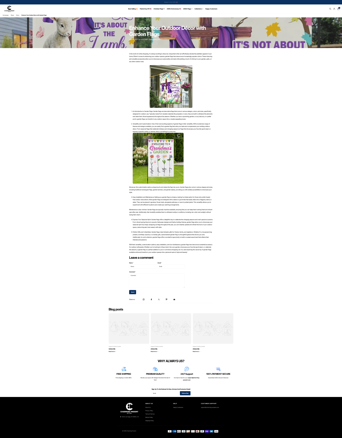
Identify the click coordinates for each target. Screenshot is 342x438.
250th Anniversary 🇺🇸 (174, 9)
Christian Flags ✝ (159, 9)
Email (160, 263)
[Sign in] (334, 9)
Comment (132, 272)
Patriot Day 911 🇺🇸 (145, 9)
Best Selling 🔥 (133, 9)
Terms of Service (150, 414)
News (17, 15)
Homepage (6, 15)
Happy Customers (211, 9)
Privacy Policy (149, 410)
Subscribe (185, 393)
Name (131, 263)
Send (132, 292)
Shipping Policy (149, 420)
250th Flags (187, 9)
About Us (148, 407)
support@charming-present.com (210, 407)
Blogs (12, 15)
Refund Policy (149, 417)
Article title (112, 349)
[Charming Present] (129, 408)
